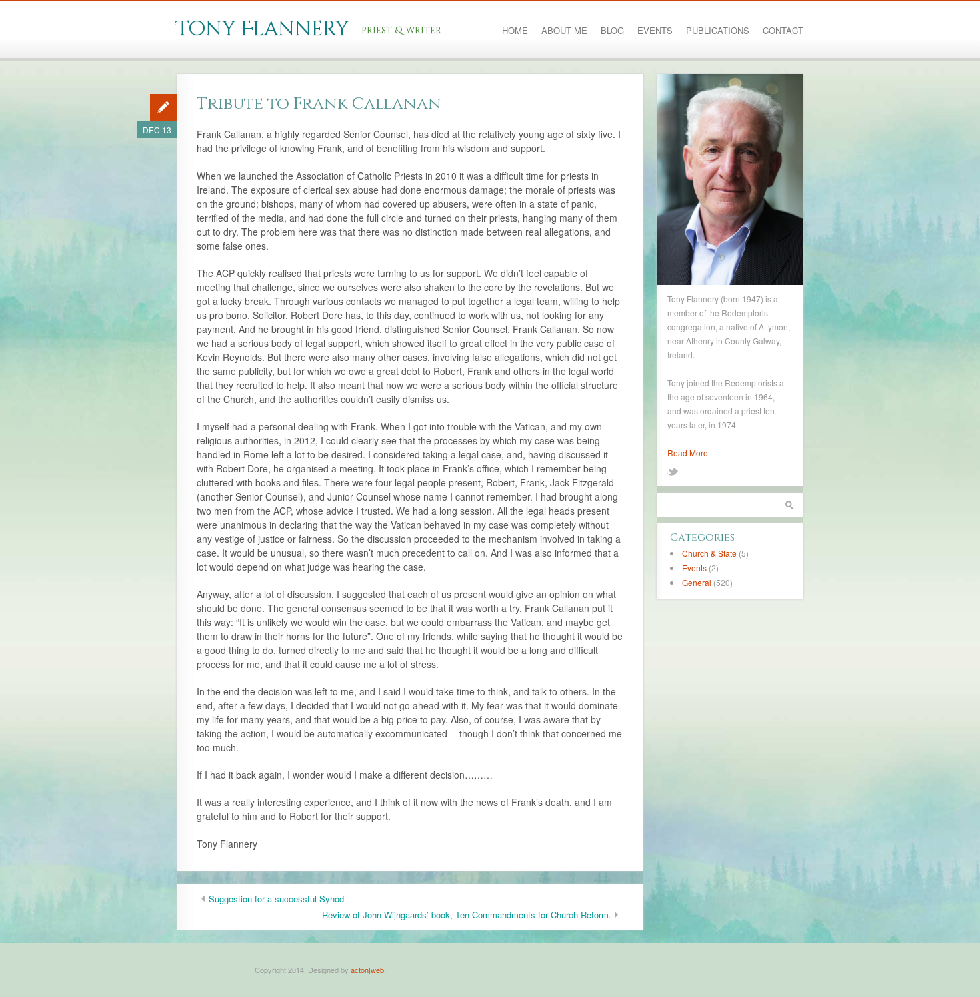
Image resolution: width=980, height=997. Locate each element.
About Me (564, 31)
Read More (687, 452)
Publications (717, 31)
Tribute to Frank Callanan (319, 104)
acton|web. (368, 969)
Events (655, 31)
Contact (783, 31)
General (696, 582)
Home (515, 31)
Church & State (709, 553)
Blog (612, 31)
